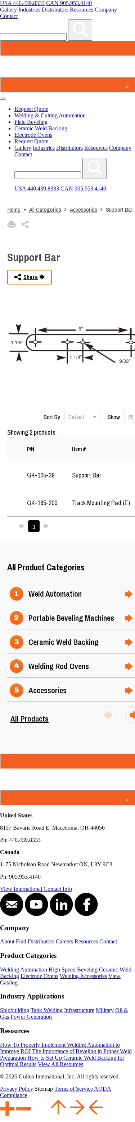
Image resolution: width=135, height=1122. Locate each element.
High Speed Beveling (73, 969)
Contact (9, 16)
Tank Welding (47, 1010)
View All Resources (60, 1064)
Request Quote (31, 109)
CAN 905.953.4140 (69, 3)
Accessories (83, 209)
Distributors (55, 9)
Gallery (8, 9)
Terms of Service (73, 1089)
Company (106, 9)
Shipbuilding (14, 1010)
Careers (64, 941)
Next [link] (48, 526)
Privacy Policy (16, 1089)
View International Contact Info (36, 889)
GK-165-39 (40, 475)
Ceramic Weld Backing (40, 128)
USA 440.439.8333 (22, 3)
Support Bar (86, 475)
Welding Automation (23, 969)
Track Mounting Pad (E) (101, 502)
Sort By (53, 417)
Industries (29, 9)
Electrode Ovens (33, 135)
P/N (30, 449)
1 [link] (33, 526)
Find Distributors (35, 941)
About (7, 941)
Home (14, 209)
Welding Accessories (83, 976)
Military (105, 1010)
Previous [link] (23, 526)
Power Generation (31, 1017)
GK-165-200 (42, 502)
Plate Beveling (31, 122)
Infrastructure (79, 1010)
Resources (81, 9)
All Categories (45, 209)
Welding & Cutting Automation (50, 115)
